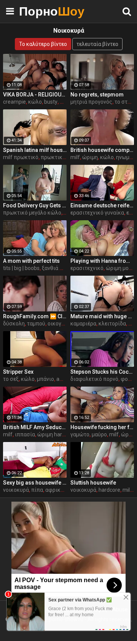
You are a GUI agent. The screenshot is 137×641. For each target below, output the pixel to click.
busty (50, 102)
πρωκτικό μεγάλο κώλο (32, 213)
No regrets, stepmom (97, 95)
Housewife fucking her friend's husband (102, 427)
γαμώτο (79, 434)
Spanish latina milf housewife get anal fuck (35, 150)
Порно (38, 11)
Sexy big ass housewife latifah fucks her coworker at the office (35, 483)
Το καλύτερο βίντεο (43, 44)
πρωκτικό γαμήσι (62, 157)
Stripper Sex (18, 372)
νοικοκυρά (16, 490)
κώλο (35, 102)
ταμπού (36, 323)
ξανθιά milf (55, 268)
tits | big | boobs (21, 268)
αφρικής (56, 490)
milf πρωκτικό (20, 157)
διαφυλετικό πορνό (94, 379)
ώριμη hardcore (56, 434)
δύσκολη (14, 323)
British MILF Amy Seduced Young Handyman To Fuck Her (35, 427)
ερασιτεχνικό (87, 268)
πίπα (37, 490)
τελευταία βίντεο (97, 44)
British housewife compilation (102, 150)
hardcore (109, 490)
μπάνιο (45, 379)
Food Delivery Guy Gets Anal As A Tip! (35, 205)
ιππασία (25, 434)
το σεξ (11, 379)
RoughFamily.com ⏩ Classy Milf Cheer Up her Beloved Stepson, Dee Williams (35, 316)
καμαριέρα (83, 323)
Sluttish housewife (93, 483)
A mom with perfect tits (31, 261)
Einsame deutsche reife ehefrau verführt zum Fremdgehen (102, 205)
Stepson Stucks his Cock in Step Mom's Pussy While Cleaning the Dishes (102, 372)
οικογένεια (61, 323)
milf (75, 157)
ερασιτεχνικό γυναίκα (97, 213)
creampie (14, 102)
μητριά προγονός (91, 102)
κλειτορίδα (112, 323)
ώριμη (90, 157)
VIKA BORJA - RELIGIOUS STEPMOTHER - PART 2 (35, 95)
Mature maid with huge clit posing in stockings (102, 316)
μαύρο (99, 434)
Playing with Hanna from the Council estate (102, 261)
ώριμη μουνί (121, 268)
